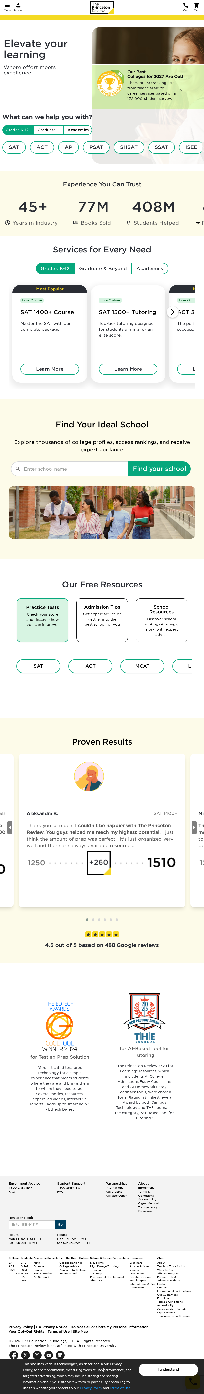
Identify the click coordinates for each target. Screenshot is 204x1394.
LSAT (24, 1269)
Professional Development (107, 1276)
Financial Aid (68, 1273)
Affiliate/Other (116, 1195)
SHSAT (129, 147)
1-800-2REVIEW (20, 1187)
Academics (149, 268)
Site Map (80, 1331)
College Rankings (70, 1262)
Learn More (50, 369)
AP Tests (14, 1273)
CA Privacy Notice (51, 1327)
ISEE (191, 147)
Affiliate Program (168, 1273)
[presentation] (9, 827)
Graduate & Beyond (103, 268)
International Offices (143, 1284)
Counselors (137, 1287)
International (115, 1187)
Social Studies (43, 1273)
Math (37, 1262)
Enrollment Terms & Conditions (146, 1191)
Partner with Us (167, 1276)
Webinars (136, 1262)
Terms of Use (120, 1388)
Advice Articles (139, 1266)
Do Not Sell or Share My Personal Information (109, 1327)
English (38, 1269)
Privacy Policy (91, 1388)
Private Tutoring (140, 1276)
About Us (96, 1280)
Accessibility (147, 1199)
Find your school (159, 468)
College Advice (69, 1266)
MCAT (142, 666)
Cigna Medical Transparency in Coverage (149, 1207)
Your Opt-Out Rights (26, 1331)
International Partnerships (174, 1290)
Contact (162, 1287)
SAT (14, 147)
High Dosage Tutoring (104, 1266)
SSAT (161, 147)
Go (60, 1224)
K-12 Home (97, 1262)
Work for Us (165, 1269)
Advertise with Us (168, 1280)
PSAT (96, 147)
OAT (23, 1280)
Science (39, 1266)
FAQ (12, 1191)
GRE (23, 1262)
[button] (87, 919)
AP (68, 147)
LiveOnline (137, 1273)
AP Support (41, 1276)
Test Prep (96, 1273)
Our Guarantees (167, 1294)
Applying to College (72, 1269)
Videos (134, 1269)
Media (161, 1284)
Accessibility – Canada (171, 1308)
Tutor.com (96, 1269)
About (161, 1262)
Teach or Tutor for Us (171, 1266)
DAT (23, 1276)
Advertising (114, 1191)
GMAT (24, 1266)
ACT (42, 147)
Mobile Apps (138, 1280)
